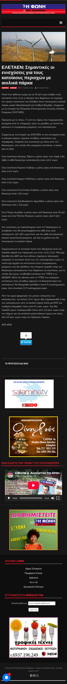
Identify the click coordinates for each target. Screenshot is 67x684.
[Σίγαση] (52, 498)
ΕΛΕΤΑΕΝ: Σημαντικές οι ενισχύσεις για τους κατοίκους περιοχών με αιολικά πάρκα (28, 75)
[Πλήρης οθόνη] (58, 498)
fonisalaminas (43, 88)
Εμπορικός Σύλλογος (33, 587)
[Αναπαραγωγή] (9, 498)
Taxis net (33, 582)
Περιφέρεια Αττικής (33, 573)
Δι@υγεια (33, 577)
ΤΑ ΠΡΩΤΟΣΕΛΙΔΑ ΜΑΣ (16, 363)
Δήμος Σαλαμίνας (33, 568)
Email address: (20, 603)
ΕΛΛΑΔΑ (13, 88)
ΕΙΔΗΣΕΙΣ (5, 88)
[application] (33, 485)
